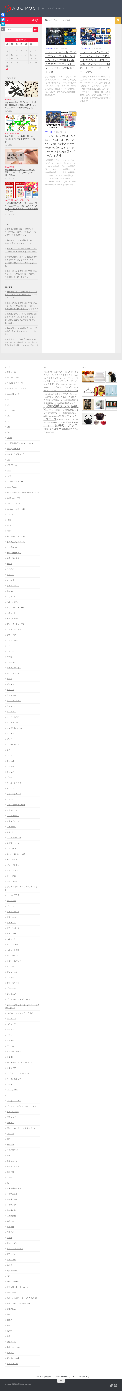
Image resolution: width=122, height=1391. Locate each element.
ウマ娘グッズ (52, 378)
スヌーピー (11, 832)
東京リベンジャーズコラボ (66, 419)
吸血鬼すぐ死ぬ (13, 1166)
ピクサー (10, 966)
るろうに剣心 (12, 618)
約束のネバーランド (15, 1281)
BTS (8, 405)
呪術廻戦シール (60, 410)
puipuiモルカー (13, 487)
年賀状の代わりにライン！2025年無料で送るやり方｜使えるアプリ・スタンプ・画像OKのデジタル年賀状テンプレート (21, 207)
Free (8, 432)
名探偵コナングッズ (60, 400)
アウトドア (11, 635)
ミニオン (10, 1057)
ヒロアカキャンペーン (57, 391)
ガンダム (10, 684)
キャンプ (10, 690)
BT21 (8, 399)
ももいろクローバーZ (15, 607)
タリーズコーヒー (14, 876)
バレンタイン (12, 955)
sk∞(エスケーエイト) (15, 503)
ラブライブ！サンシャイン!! (18, 1073)
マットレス (11, 1040)
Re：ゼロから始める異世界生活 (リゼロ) (23, 492)
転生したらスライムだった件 (18, 1303)
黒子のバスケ (12, 1364)
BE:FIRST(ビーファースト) (16, 388)
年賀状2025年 (14, 134)
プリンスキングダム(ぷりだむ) (19, 999)
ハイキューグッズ (61, 387)
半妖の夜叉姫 (12, 1150)
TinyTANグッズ (51, 375)
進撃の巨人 (11, 1309)
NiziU (9, 476)
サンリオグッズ (63, 378)
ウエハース (11, 651)
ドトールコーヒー (14, 917)
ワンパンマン (12, 1090)
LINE (6, 200)
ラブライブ (11, 1068)
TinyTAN (10, 514)
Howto (9, 438)
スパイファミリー (14, 837)
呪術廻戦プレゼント (55, 413)
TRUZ (9, 520)
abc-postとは (84, 1376)
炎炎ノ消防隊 (12, 1270)
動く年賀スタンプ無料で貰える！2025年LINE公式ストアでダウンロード (21, 139)
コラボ (9, 755)
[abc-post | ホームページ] (22, 8)
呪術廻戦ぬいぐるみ (53, 403)
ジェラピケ (11, 799)
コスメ (9, 750)
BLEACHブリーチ (13, 394)
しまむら (10, 575)
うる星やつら (12, 547)
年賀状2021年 (12, 1194)
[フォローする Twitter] (32, 20)
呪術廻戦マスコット (70, 413)
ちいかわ (10, 591)
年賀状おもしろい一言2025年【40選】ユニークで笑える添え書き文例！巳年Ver (20, 172)
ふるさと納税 (12, 602)
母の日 (9, 1265)
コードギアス (12, 766)
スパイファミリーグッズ (66, 381)
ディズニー (11, 901)
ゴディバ (10, 772)
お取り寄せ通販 (13, 558)
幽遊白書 (10, 1221)
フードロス (11, 977)
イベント (10, 646)
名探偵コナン (12, 1161)
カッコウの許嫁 (13, 673)
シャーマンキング (14, 794)
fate (8, 427)
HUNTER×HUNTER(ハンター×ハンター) (21, 443)
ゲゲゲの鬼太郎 (13, 744)
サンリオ (10, 788)
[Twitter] (2, 19)
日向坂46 (10, 1232)
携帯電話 (10, 1227)
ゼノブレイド (12, 859)
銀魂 (8, 1325)
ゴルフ (9, 777)
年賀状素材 (11, 1216)
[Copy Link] (2, 29)
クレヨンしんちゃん (15, 728)
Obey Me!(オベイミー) (15, 481)
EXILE (9, 421)
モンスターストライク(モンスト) (20, 1062)
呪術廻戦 (10, 1172)
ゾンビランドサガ (14, 865)
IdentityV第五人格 (13, 449)
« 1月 (7, 69)
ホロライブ (11, 1018)
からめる (10, 569)
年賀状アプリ (24, 200)
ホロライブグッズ (64, 394)
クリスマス (11, 711)
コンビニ (10, 761)
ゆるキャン (11, 613)
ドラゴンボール (13, 928)
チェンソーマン (13, 881)
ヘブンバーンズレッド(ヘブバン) (20, 1013)
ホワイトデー (12, 1024)
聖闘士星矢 (11, 1292)
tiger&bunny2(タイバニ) (16, 509)
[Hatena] (2, 24)
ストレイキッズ (13, 821)
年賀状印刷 (11, 1210)
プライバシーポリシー (64, 1376)
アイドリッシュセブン (16, 624)
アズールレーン (13, 640)
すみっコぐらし (13, 585)
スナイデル (11, 826)
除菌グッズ (11, 1342)
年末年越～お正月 (11, 100)
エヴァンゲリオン (14, 668)
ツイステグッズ (50, 384)
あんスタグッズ (63, 375)
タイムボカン (12, 870)
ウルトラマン (12, 662)
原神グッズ (49, 400)
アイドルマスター (14, 629)
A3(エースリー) (13, 377)
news (6, 134)
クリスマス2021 (13, 717)
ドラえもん (11, 922)
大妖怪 (9, 1177)
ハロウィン (11, 939)
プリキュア (11, 994)
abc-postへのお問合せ (42, 1376)
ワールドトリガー (14, 1101)
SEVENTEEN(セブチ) (14, 498)
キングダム (11, 695)
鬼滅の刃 (10, 1353)
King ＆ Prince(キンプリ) (16, 454)
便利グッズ (11, 1117)
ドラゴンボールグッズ (64, 384)
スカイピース (12, 810)
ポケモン (10, 1029)
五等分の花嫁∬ (13, 1112)
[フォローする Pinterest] (36, 20)
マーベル (10, 1046)
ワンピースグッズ (55, 397)
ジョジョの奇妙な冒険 (16, 805)
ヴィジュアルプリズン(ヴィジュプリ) (21, 1106)
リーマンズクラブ (14, 1079)
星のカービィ (12, 1243)
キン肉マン (11, 706)
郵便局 (9, 1320)
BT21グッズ (56, 371)
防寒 (8, 1336)
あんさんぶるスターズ (16, 542)
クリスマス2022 (13, 722)
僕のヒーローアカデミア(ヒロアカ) (21, 1128)
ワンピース (11, 1095)
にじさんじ (11, 596)
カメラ (9, 679)
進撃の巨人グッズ (55, 422)
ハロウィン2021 (13, 944)
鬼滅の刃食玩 (50, 432)
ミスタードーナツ (14, 1051)
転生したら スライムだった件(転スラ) (22, 1298)
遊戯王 (9, 1314)
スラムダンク (12, 848)
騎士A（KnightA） (14, 1347)
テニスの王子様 (13, 895)
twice (9, 525)
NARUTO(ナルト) (13, 465)
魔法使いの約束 (13, 1358)
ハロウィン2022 (13, 950)
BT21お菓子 (47, 372)
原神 (8, 1155)
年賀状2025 (47, 416)
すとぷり (10, 580)
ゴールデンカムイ (14, 783)
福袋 (8, 1276)
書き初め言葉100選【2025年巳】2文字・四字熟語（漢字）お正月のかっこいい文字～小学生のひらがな (21, 105)
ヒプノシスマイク (14, 961)
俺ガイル (10, 1123)
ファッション (12, 972)
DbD (8, 416)
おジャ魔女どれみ (14, 553)
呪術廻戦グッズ (58, 406)
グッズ (9, 739)
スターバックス (13, 816)
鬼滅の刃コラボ (52, 428)
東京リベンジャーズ (15, 1249)
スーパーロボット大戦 (16, 854)
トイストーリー (13, 912)
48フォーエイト (13, 372)
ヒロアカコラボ (51, 394)
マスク (9, 1035)
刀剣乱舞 (10, 1133)
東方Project (11, 1254)
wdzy (9, 531)
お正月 (9, 564)
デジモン (10, 906)
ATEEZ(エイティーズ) (15, 383)
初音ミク (10, 1144)
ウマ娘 (9, 657)
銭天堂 (9, 1331)
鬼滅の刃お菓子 (67, 422)
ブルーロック (50, 48)
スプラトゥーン (13, 843)
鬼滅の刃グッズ (66, 425)
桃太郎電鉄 (11, 1259)
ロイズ (9, 1084)
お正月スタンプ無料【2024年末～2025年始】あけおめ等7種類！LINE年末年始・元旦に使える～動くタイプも (21, 274)
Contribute (11, 410)
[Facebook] (2, 14)
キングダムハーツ (14, 700)
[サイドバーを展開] (118, 20)
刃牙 (8, 1139)
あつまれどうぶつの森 (16, 536)
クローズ (10, 733)
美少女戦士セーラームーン (17, 1287)
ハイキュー (11, 933)
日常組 (9, 1238)
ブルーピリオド (13, 983)
